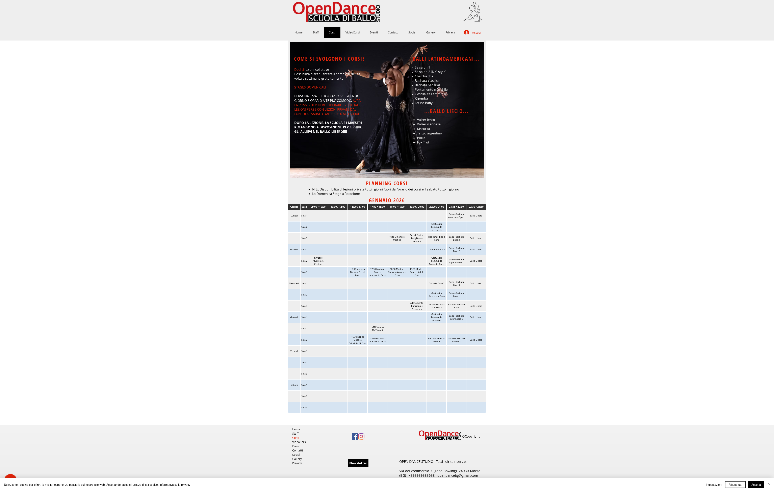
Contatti (297, 450)
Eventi (296, 446)
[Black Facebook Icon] (355, 436)
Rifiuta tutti (735, 485)
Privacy (297, 463)
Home (296, 429)
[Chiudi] (769, 484)
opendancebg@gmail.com (457, 475)
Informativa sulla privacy (174, 485)
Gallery (297, 459)
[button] (358, 463)
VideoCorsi (299, 442)
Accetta (756, 485)
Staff (295, 433)
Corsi (295, 438)
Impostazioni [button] (714, 485)
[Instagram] (361, 436)
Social (296, 455)
